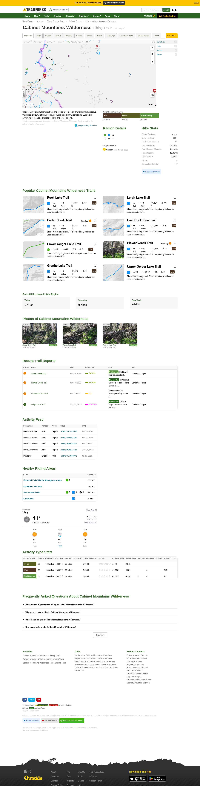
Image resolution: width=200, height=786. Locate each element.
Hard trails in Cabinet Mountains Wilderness (93, 655)
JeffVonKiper (40, 708)
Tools (80, 776)
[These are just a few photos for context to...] (120, 333)
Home (27, 15)
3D (152, 95)
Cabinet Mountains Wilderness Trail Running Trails (44, 662)
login (174, 10)
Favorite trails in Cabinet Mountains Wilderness (95, 661)
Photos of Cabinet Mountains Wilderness (55, 319)
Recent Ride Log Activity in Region (40, 294)
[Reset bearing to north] (152, 62)
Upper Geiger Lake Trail (144, 266)
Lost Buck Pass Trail (141, 220)
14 (176, 46)
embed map (59, 715)
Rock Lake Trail (58, 197)
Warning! (85, 221)
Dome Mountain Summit (137, 655)
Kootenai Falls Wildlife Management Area (42, 480)
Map (36, 15)
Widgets (70, 780)
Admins (25, 708)
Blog (69, 776)
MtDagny (27, 455)
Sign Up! (81, 772)
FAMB (32, 708)
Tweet (31, 699)
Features (55, 776)
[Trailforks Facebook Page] (25, 771)
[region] (89, 74)
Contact (54, 780)
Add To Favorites (50, 720)
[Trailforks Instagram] (29, 771)
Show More (100, 635)
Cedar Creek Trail (59, 220)
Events (96, 15)
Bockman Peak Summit (137, 658)
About (53, 772)
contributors (66, 705)
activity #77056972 (69, 455)
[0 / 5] (105, 564)
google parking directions (87, 125)
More (116, 15)
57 (176, 42)
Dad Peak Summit (134, 661)
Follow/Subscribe (152, 171)
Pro (68, 772)
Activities (107, 111)
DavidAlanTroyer (139, 373)
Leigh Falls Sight (134, 676)
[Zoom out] (152, 58)
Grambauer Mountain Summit (139, 679)
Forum (95, 780)
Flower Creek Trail (140, 242)
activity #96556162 (69, 443)
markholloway (30, 705)
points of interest (149, 715)
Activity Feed (33, 419)
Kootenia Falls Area (32, 486)
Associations (96, 772)
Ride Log (83, 15)
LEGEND (24, 94)
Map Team (53, 705)
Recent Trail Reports (39, 361)
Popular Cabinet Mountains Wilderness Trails (58, 190)
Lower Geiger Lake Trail (64, 244)
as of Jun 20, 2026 (120, 150)
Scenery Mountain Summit (138, 682)
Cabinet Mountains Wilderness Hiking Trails (41, 655)
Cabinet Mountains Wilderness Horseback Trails (43, 659)
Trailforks (43, 705)
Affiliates (93, 776)
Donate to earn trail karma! (72, 720)
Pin (38, 699)
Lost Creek (28, 498)
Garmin (81, 780)
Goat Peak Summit (135, 670)
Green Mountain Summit (137, 673)
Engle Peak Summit (135, 664)
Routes (57, 15)
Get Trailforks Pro (167, 15)
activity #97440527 (69, 431)
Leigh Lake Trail (138, 197)
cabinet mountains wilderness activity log (38, 715)
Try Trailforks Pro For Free (114, 3)
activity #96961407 (69, 437)
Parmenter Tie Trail (39, 393)
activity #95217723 (69, 449)
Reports (70, 15)
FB (25, 699)
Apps (107, 15)
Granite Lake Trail (59, 265)
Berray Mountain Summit (137, 667)
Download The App (140, 771)
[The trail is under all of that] (39, 333)
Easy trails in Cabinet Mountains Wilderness (93, 658)
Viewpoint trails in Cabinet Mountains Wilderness (95, 664)
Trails (46, 15)
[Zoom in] (152, 54)
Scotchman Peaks (31, 492)
